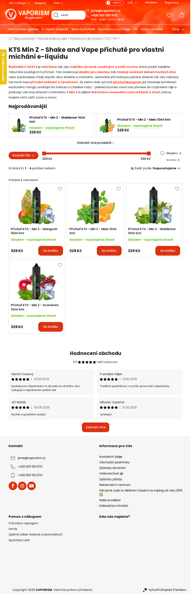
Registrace (170, 2)
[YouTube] (30, 486)
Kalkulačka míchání (112, 506)
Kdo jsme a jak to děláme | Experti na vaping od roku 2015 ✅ (139, 492)
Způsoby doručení (111, 468)
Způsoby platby (109, 479)
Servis (11, 529)
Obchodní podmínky (113, 462)
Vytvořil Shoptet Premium (166, 590)
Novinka (171, 160)
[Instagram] (21, 486)
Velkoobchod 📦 (110, 473)
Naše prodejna (108, 500)
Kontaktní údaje (109, 457)
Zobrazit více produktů (93, 143)
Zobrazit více (94, 427)
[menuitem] (21, 29)
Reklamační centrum (113, 485)
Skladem (172, 153)
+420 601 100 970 (103, 15)
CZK (129, 2)
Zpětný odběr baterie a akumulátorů (34, 534)
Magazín (39, 3)
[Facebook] (11, 486)
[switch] (113, 2)
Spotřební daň (18, 540)
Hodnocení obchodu (94, 353)
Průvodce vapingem (22, 523)
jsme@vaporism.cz (104, 11)
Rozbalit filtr (20, 155)
